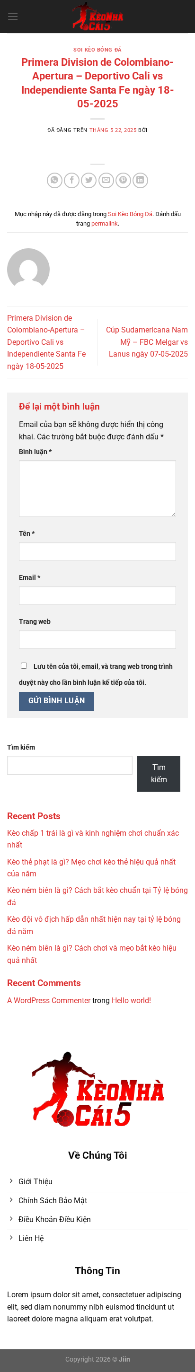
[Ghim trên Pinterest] (123, 180)
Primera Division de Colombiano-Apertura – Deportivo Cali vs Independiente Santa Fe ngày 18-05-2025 (46, 342)
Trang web (35, 622)
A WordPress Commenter (48, 1000)
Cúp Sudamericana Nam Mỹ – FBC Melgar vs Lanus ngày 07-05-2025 (147, 341)
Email (29, 578)
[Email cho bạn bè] (106, 180)
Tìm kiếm (21, 747)
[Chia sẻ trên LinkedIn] (140, 180)
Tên (27, 534)
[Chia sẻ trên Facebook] (72, 180)
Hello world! (131, 1000)
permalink (104, 223)
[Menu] (12, 16)
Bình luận (35, 452)
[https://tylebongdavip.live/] (98, 16)
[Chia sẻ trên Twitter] (89, 180)
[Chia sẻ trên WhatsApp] (54, 180)
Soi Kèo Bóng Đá (97, 50)
